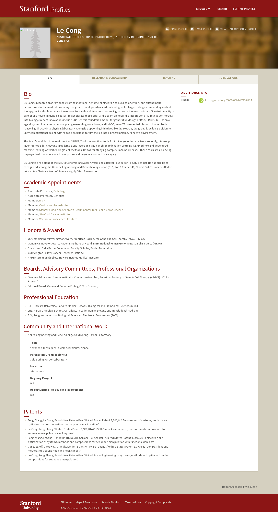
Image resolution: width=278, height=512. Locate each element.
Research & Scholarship (109, 78)
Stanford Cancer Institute (54, 214)
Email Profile (204, 29)
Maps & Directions (86, 502)
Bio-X (42, 200)
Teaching (168, 78)
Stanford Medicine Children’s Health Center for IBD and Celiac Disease (81, 210)
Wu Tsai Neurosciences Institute (58, 219)
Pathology (60, 191)
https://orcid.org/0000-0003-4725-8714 (228, 100)
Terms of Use (133, 502)
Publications (228, 78)
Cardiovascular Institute (53, 205)
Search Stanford (111, 502)
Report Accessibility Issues (239, 487)
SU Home (66, 502)
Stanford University (37, 505)
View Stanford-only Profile (238, 29)
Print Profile (179, 29)
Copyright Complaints (158, 502)
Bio (50, 78)
